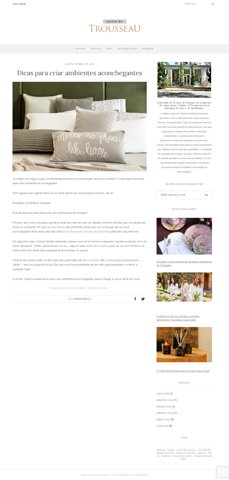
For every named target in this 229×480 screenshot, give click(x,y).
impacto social (186, 452)
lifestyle (95, 48)
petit (109, 48)
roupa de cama (97, 288)
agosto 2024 (163, 419)
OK (213, 3)
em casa (80, 48)
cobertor (103, 246)
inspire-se (147, 48)
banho (62, 288)
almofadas (93, 260)
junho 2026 (163, 393)
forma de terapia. (72, 231)
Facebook (135, 299)
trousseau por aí (127, 48)
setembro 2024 (165, 412)
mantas (63, 246)
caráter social (186, 449)
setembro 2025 (165, 400)
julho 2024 (162, 425)
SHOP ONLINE (19, 4)
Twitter (142, 299)
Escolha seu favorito (95, 231)
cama (71, 288)
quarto (81, 288)
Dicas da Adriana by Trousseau (114, 26)
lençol (202, 452)
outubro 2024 (164, 406)
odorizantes (58, 227)
